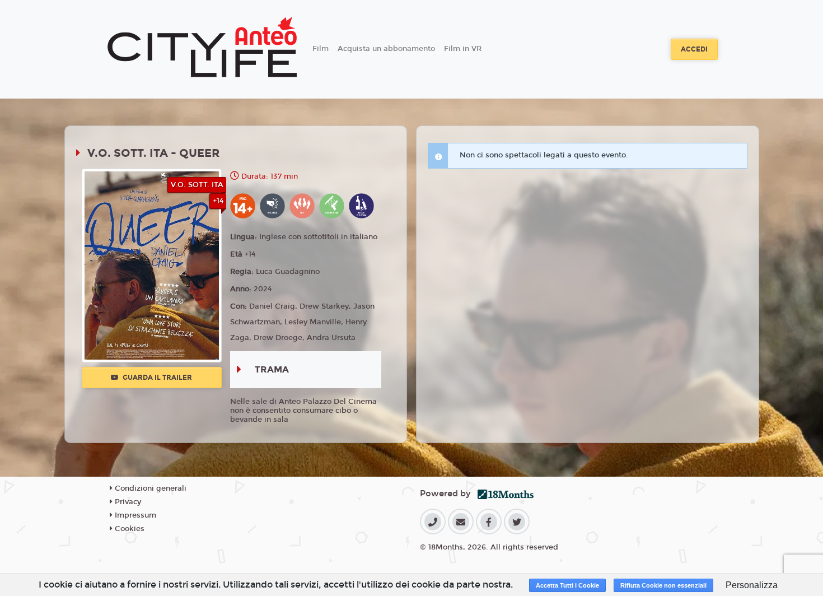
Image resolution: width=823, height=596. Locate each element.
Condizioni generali (149, 488)
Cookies (128, 528)
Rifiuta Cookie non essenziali (663, 585)
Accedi (694, 49)
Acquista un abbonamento (386, 48)
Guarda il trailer (156, 377)
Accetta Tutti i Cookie (567, 585)
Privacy (127, 501)
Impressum (134, 515)
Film (320, 48)
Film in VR (462, 48)
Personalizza (752, 585)
